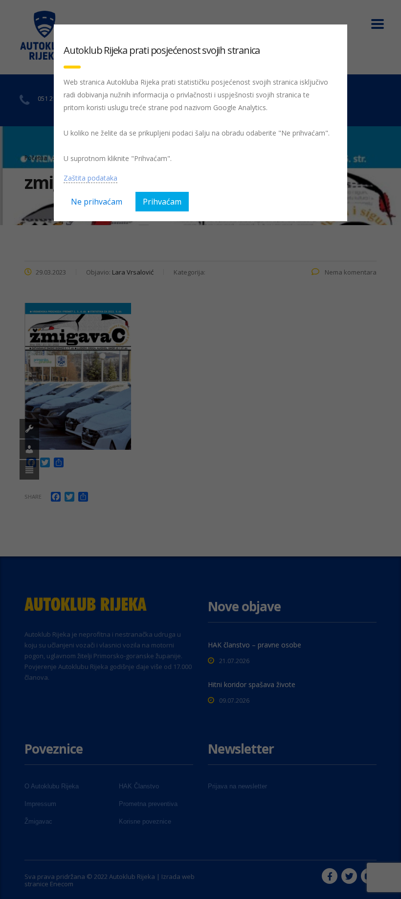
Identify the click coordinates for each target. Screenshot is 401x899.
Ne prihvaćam (96, 201)
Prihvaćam (162, 201)
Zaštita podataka (90, 178)
